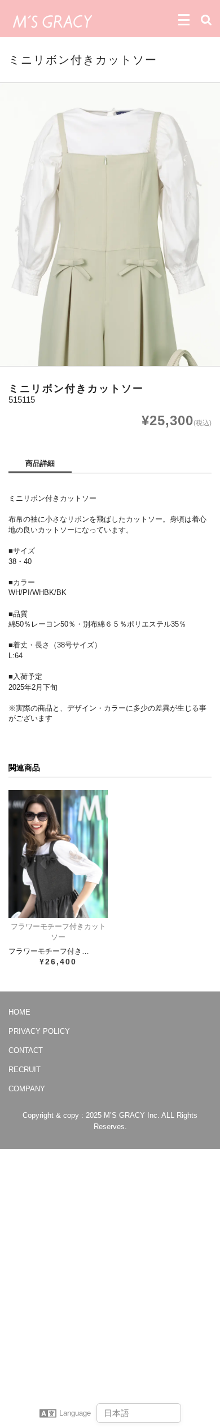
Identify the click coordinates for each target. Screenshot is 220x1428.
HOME (19, 1012)
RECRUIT (24, 1069)
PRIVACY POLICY (39, 1031)
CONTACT (25, 1050)
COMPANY (26, 1089)
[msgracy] (52, 20)
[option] (110, 224)
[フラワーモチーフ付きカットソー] (58, 854)
